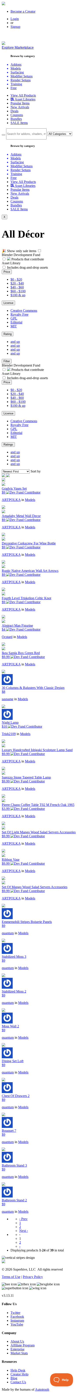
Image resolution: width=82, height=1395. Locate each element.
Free (13, 88)
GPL (13, 318)
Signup (15, 26)
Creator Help (19, 1374)
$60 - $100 (18, 291)
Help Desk (17, 1370)
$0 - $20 (16, 279)
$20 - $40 (17, 283)
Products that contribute (27, 259)
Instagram (17, 1320)
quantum (8, 933)
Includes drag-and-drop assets (27, 267)
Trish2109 (9, 734)
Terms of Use (11, 1277)
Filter (6, 361)
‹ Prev (23, 1219)
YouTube (16, 1324)
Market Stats (19, 1353)
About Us (17, 1341)
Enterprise (17, 1349)
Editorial (16, 322)
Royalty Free (19, 314)
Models (30, 500)
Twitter (15, 1313)
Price (6, 271)
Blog (13, 1378)
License (8, 303)
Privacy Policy (33, 1277)
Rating (7, 334)
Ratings (8, 444)
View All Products (23, 95)
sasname (7, 699)
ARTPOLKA (11, 500)
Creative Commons (23, 310)
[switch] (39, 250)
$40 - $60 (17, 287)
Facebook (17, 1316)
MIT (13, 326)
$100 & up (17, 295)
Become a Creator (22, 11)
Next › (23, 1231)
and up (15, 341)
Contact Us (18, 1382)
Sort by (36, 471)
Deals (14, 111)
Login (14, 19)
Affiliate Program (22, 1345)
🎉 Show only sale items (19, 251)
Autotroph (42, 1389)
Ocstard (7, 637)
